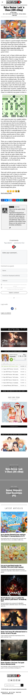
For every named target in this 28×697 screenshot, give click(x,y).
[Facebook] (3, 200)
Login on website (6, 313)
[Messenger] (6, 200)
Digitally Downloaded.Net (21, 689)
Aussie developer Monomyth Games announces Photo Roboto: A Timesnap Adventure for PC (13, 535)
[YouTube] (11, 680)
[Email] (25, 200)
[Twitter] (10, 200)
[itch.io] (14, 680)
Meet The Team (12, 692)
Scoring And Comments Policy (7, 693)
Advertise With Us (4, 692)
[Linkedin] (18, 200)
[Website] (10, 228)
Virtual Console (22, 14)
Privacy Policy (18, 692)
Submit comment (14, 292)
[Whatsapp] (21, 200)
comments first (19, 243)
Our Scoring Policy (6, 193)
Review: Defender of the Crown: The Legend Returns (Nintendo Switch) (12, 663)
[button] (22, 685)
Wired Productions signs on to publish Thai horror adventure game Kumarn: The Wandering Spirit (13, 599)
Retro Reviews (15, 14)
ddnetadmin (14, 12)
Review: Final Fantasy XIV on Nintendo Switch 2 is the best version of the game (14, 632)
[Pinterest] (14, 200)
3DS (4, 14)
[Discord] (19, 680)
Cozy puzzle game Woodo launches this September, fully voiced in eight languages (12, 566)
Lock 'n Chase (8, 14)
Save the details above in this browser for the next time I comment (15, 285)
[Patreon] (16, 680)
